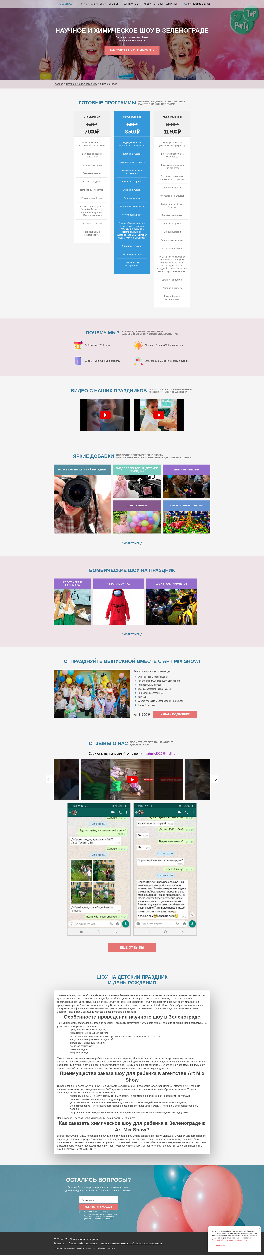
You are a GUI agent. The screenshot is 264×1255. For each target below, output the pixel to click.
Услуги (127, 4)
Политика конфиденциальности (83, 1243)
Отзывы (158, 4)
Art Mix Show (63, 3)
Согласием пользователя (102, 1219)
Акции (147, 4)
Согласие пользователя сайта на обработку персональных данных (131, 1243)
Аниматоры (98, 4)
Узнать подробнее (175, 714)
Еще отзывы (132, 947)
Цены (138, 4)
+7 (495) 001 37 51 (199, 3)
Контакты (171, 4)
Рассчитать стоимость (132, 50)
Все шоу (113, 4)
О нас (83, 4)
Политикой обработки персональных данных (229, 1240)
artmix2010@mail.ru (160, 753)
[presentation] (50, 779)
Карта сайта (59, 1243)
